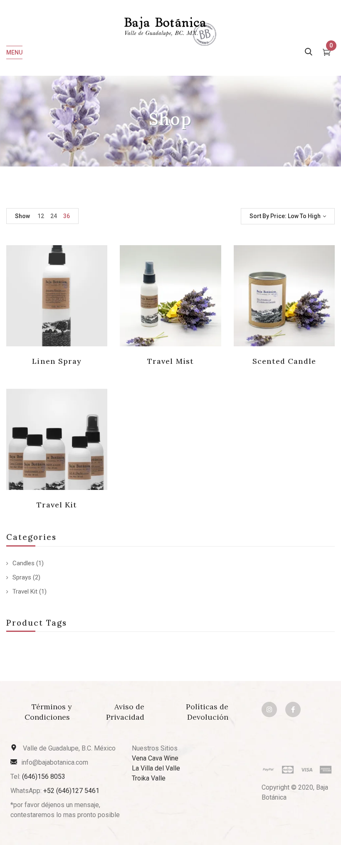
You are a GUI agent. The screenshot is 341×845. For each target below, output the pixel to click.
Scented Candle (284, 361)
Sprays (21, 577)
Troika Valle (149, 778)
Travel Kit (24, 591)
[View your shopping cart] (327, 53)
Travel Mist (170, 361)
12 (40, 216)
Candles (23, 563)
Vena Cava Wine (155, 758)
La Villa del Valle (156, 768)
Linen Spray (56, 361)
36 (66, 216)
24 (53, 216)
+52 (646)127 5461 (71, 791)
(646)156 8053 (43, 776)
